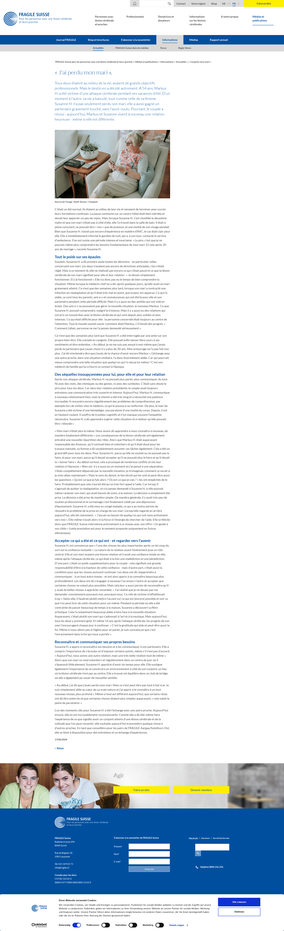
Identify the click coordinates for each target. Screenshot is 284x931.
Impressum (205, 838)
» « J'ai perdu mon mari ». (199, 61)
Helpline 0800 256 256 (211, 867)
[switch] (105, 925)
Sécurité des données (221, 838)
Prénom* (118, 846)
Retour (60, 748)
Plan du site (193, 838)
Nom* (116, 854)
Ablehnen (239, 911)
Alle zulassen (239, 902)
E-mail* (117, 861)
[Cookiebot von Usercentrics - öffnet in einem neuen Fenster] (39, 925)
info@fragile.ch (62, 867)
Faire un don (141, 790)
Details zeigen (176, 925)
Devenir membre (201, 790)
